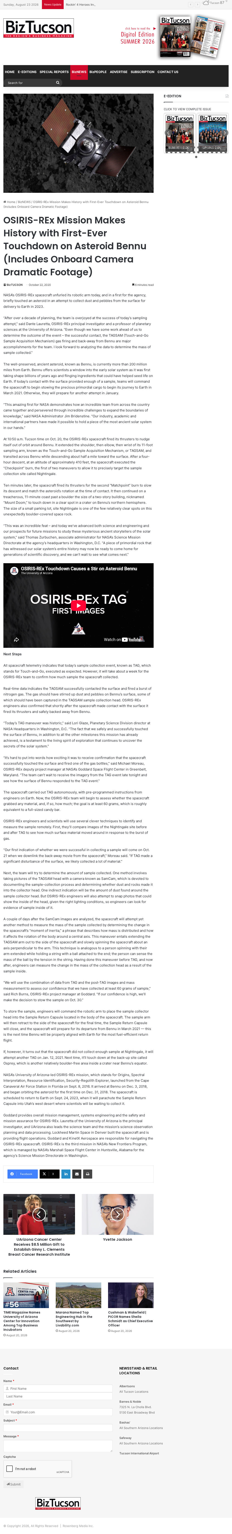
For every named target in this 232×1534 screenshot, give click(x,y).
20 (189, 152)
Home (10, 202)
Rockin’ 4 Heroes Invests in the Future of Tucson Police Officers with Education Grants (128, 4)
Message (10, 1436)
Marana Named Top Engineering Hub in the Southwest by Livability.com (74, 1319)
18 (180, 152)
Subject (9, 1420)
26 (216, 152)
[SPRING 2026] (212, 133)
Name (7, 1381)
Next (224, 133)
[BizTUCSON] (38, 28)
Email (7, 1404)
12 (216, 147)
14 (226, 147)
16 (171, 152)
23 (203, 152)
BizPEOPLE (98, 72)
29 (196, 157)
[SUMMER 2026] (179, 133)
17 (176, 152)
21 (194, 152)
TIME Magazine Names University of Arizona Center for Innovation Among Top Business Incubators (21, 1321)
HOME (10, 72)
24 (207, 152)
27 (221, 152)
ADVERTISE (119, 72)
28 (226, 152)
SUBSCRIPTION (142, 72)
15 (167, 152)
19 (185, 152)
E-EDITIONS (27, 72)
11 (212, 147)
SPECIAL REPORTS (54, 72)
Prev (168, 133)
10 (207, 147)
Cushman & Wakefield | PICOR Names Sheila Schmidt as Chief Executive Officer (130, 1319)
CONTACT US (167, 72)
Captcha (9, 1456)
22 (198, 152)
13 (221, 147)
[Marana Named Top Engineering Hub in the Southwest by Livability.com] (78, 1295)
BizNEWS (79, 72)
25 (212, 152)
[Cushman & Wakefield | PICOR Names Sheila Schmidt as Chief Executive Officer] (131, 1295)
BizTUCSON (15, 284)
